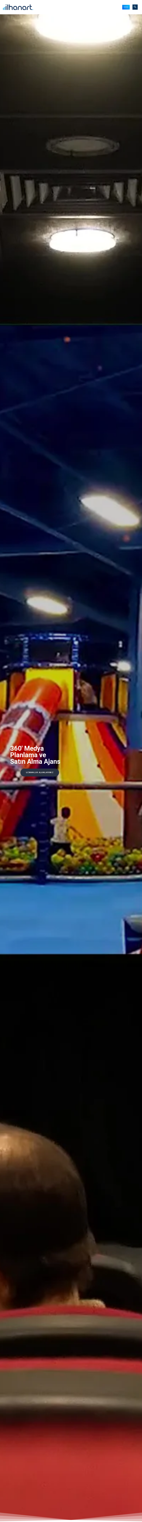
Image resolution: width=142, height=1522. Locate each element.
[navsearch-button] (135, 7)
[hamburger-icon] (126, 7)
